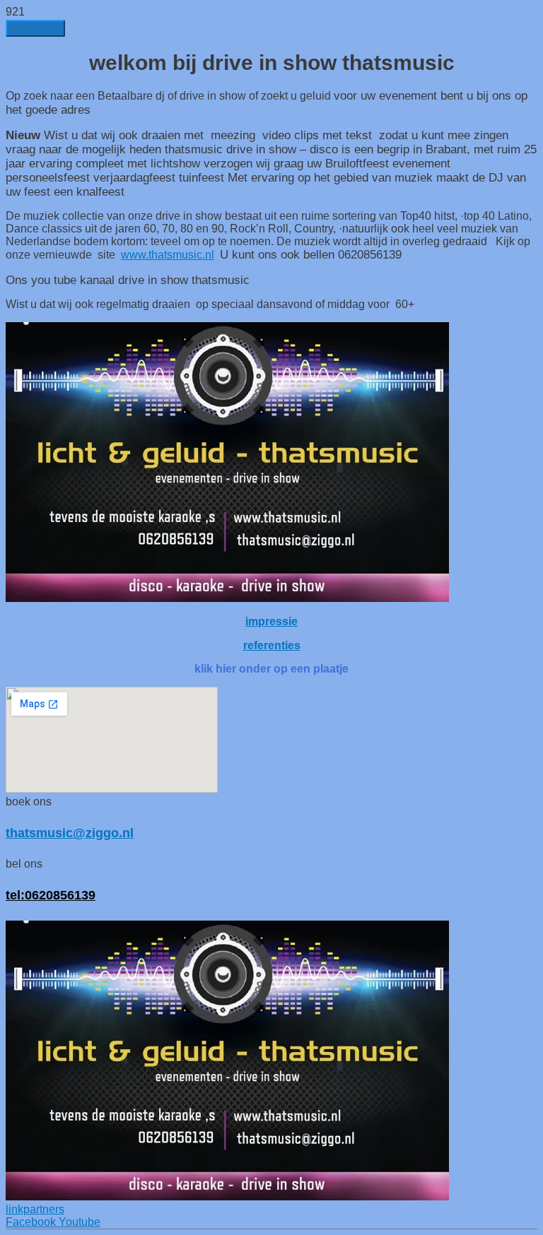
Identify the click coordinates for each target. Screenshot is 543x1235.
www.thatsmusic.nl (167, 255)
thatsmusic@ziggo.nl (70, 832)
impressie (271, 621)
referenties (271, 645)
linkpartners (35, 1209)
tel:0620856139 (50, 894)
